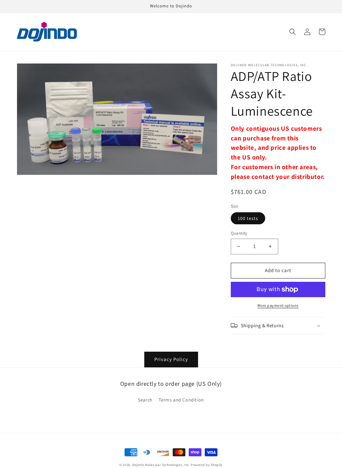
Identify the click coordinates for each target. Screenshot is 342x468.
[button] (292, 31)
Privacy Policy (171, 359)
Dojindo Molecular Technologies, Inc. (161, 465)
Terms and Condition (181, 400)
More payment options (278, 305)
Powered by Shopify (207, 465)
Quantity (239, 233)
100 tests (248, 218)
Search (145, 400)
